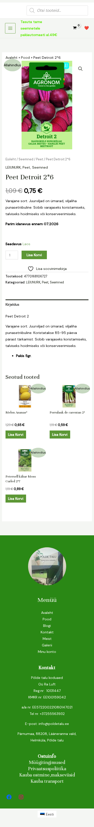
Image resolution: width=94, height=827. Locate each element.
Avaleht (12, 57)
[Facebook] (9, 797)
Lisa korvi (34, 255)
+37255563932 (52, 713)
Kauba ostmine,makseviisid (47, 775)
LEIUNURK (13, 167)
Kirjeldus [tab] (12, 304)
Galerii (47, 645)
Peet (39, 159)
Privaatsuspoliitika (47, 768)
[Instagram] (21, 797)
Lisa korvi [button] (15, 434)
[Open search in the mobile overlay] (57, 11)
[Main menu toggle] (10, 28)
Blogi (47, 625)
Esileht (11, 159)
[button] (80, 68)
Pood (25, 57)
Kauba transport (47, 781)
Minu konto (47, 651)
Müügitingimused (47, 762)
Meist (47, 638)
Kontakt (47, 632)
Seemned (26, 159)
